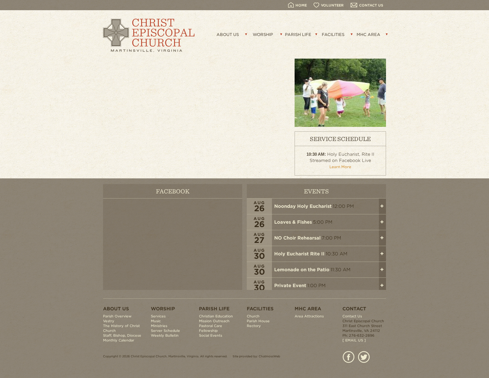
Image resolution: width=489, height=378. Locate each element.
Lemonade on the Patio (301, 269)
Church (253, 316)
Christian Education (216, 316)
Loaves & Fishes (293, 222)
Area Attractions (309, 316)
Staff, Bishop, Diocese (122, 335)
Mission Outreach (214, 321)
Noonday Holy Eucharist (303, 206)
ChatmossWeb (269, 356)
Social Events (210, 335)
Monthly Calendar (118, 340)
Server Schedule (165, 330)
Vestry (108, 321)
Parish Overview (117, 316)
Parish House (258, 321)
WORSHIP (263, 34)
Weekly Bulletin (165, 335)
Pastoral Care (210, 326)
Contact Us (352, 316)
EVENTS (316, 191)
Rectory (254, 326)
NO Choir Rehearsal (297, 238)
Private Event (290, 285)
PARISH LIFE (298, 34)
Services (158, 316)
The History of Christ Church (121, 328)
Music (156, 321)
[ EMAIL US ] (354, 340)
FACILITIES (333, 34)
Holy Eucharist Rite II (299, 254)
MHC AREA (368, 34)
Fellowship (208, 330)
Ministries (159, 326)
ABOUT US (227, 34)
